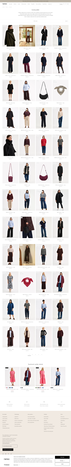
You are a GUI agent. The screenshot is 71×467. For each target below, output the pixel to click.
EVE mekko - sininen (10, 321)
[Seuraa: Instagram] (5, 453)
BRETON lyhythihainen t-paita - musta (60, 157)
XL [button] (13, 385)
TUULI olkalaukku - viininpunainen (10, 184)
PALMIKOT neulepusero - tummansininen (27, 75)
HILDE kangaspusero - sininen (43, 212)
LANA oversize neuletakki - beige (27, 349)
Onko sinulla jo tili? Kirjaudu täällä (33, 420)
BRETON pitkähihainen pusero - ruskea (27, 157)
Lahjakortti (16, 416)
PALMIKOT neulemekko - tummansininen (43, 75)
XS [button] (8, 385)
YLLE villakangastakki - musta (43, 48)
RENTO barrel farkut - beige (10, 212)
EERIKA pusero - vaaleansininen (44, 321)
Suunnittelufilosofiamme (65, 418)
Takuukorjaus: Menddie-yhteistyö (49, 426)
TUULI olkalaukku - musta (27, 239)
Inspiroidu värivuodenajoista (48, 431)
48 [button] (63, 385)
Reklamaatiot (4, 420)
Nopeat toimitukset (10, 404)
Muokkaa (61, 460)
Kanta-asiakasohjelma (31, 416)
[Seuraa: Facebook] (3, 453)
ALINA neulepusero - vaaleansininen (10, 239)
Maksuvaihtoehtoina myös (44, 404)
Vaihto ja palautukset (18, 422)
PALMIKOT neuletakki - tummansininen (60, 48)
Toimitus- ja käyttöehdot (19, 420)
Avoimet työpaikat (5, 424)
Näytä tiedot (16, 464)
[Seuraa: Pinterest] (8, 453)
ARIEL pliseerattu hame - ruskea (44, 294)
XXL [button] (15, 385)
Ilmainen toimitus (27, 404)
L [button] (12, 385)
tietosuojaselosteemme (5, 443)
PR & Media (4, 426)
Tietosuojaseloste (17, 424)
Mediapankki (63, 424)
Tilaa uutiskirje (8, 449)
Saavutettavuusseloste (18, 426)
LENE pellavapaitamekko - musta (60, 184)
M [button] (26, 385)
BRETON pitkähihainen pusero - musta (44, 267)
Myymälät (4, 422)
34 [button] (52, 385)
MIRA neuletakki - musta (44, 349)
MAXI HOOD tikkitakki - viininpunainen (60, 294)
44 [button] (60, 385)
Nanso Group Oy (64, 426)
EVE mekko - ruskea (60, 267)
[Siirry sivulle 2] (41, 354)
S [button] (40, 385)
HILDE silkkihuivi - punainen (27, 294)
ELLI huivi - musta (10, 157)
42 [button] (58, 385)
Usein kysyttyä (4, 418)
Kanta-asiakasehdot (31, 422)
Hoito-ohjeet (46, 418)
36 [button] (54, 385)
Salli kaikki (62, 457)
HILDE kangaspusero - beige (10, 267)
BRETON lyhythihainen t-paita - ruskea (27, 130)
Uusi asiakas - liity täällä (31, 418)
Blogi (61, 422)
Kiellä (62, 464)
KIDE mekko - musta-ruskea (10, 102)
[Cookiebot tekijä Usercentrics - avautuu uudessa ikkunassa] (6, 465)
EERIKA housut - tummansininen (10, 75)
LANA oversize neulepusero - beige (60, 130)
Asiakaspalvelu (4, 416)
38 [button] (55, 385)
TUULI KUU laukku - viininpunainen (43, 184)
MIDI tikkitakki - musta (60, 212)
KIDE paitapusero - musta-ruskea (10, 130)
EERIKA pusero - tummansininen (44, 130)
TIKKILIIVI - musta (27, 184)
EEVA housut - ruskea (27, 48)
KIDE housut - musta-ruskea (27, 267)
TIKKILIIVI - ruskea (60, 321)
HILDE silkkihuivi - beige (60, 102)
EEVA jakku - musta (60, 239)
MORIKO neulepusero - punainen (44, 157)
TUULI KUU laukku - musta (44, 102)
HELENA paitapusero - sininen (27, 102)
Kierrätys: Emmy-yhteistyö (48, 424)
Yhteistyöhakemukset (5, 428)
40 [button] (57, 385)
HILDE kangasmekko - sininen (10, 294)
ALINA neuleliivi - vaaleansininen (27, 212)
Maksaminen (17, 418)
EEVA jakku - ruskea (10, 349)
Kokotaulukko (46, 416)
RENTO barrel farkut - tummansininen (27, 321)
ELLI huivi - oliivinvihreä (10, 48)
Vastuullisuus (63, 420)
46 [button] (61, 385)
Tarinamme (62, 416)
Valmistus (45, 420)
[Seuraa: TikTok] (11, 453)
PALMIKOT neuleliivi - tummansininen (44, 239)
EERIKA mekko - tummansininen (60, 75)
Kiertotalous (46, 422)
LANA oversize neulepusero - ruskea (60, 349)
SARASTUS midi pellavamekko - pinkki (12, 389)
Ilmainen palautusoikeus (61, 404)
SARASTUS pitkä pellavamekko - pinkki (43, 389)
